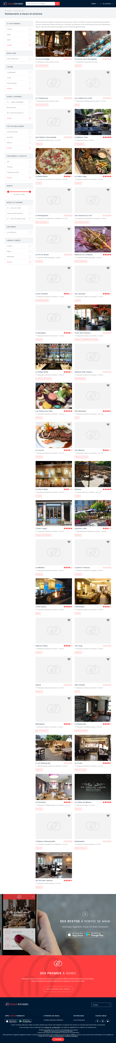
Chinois (86, 222)
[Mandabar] (54, 709)
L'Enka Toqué (41, 528)
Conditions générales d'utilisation (53, 1020)
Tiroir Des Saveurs (83, 333)
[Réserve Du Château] (93, 239)
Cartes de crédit (16, 208)
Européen (39, 300)
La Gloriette (41, 802)
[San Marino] (93, 435)
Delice (38, 685)
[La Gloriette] (54, 787)
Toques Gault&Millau (17, 102)
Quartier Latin (81, 528)
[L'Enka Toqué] (54, 513)
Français (9, 29)
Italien (9, 40)
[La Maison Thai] (93, 122)
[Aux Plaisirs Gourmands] (54, 122)
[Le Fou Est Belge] (54, 44)
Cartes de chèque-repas (18, 219)
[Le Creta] (93, 748)
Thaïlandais (79, 144)
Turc (77, 418)
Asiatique (78, 222)
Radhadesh (80, 841)
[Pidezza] (93, 474)
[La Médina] (54, 552)
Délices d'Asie (42, 646)
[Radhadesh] (93, 826)
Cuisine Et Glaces (82, 568)
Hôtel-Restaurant (12, 132)
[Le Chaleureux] (54, 83)
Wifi (8, 161)
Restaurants (8, 10)
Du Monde (94, 339)
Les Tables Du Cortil (83, 98)
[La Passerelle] (93, 709)
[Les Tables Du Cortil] (93, 83)
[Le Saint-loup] (93, 161)
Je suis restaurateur (79, 1020)
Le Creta (78, 763)
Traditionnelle (11, 72)
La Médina (40, 568)
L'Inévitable (79, 607)
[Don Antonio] (93, 278)
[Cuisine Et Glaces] (93, 552)
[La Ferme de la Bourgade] (93, 44)
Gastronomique (12, 83)
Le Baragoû (41, 333)
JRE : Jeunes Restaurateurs (15, 113)
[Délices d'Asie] (54, 630)
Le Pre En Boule (42, 255)
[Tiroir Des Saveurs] (93, 318)
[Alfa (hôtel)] (93, 670)
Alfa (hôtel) (80, 685)
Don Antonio (80, 294)
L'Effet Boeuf (41, 607)
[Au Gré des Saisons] (54, 865)
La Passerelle (80, 724)
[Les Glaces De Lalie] (54, 396)
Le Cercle (40, 450)
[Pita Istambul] (93, 396)
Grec (84, 770)
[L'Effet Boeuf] (54, 591)
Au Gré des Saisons (44, 880)
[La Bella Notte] (54, 161)
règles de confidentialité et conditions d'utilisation (63, 1036)
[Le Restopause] (54, 200)
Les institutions (11, 232)
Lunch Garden (42, 294)
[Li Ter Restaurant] (54, 748)
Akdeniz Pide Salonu (83, 372)
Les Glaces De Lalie (44, 411)
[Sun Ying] (93, 630)
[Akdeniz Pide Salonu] (93, 357)
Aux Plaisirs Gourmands (46, 137)
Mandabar (40, 724)
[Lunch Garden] (54, 278)
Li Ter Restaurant (43, 763)
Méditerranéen (80, 378)
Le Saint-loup (80, 176)
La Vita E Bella (42, 489)
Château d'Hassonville (45, 841)
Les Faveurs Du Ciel (83, 215)
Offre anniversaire (12, 59)
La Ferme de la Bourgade (86, 59)
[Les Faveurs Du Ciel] (93, 200)
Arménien (86, 339)
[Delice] (54, 670)
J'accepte (58, 1039)
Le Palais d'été (42, 372)
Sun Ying (78, 646)
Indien (77, 848)
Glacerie (9, 142)
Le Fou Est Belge (43, 59)
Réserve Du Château (84, 255)
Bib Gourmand (11, 107)
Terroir (9, 78)
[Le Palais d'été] (54, 357)
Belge (9, 34)
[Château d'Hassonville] (54, 826)
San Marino (80, 450)
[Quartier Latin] (93, 513)
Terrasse (10, 167)
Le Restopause (42, 215)
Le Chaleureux (42, 98)
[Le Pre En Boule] (54, 239)
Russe (45, 105)
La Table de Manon (83, 802)
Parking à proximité (13, 172)
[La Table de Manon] (93, 787)
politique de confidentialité (52, 1027)
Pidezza (78, 489)
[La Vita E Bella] (54, 474)
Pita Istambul (80, 411)
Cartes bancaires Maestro (15, 213)
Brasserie (10, 137)
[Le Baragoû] (54, 318)
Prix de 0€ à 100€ (19, 194)
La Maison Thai (81, 137)
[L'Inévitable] (93, 591)
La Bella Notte (42, 176)
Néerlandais (10, 256)
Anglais (9, 251)
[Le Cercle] (54, 435)
